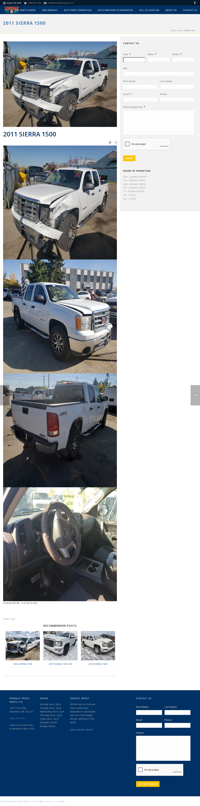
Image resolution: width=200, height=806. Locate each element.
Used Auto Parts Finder (21, 10)
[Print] (110, 142)
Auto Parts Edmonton (77, 10)
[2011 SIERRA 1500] (60, 84)
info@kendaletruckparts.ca (61, 2)
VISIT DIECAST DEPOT (82, 729)
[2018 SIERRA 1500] (98, 645)
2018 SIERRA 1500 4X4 (60, 664)
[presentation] (147, 144)
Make (152, 54)
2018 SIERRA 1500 (98, 664)
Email (127, 94)
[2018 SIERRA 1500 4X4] (60, 645)
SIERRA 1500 (9, 619)
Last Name (166, 81)
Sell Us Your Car (149, 10)
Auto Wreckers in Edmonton (115, 10)
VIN (125, 68)
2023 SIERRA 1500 (22, 664)
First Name (129, 81)
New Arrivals (50, 10)
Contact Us (190, 10)
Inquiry (140, 732)
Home (173, 30)
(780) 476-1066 (34, 2)
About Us (171, 10)
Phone (163, 94)
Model (177, 54)
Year (127, 54)
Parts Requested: (134, 107)
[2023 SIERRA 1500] (23, 645)
